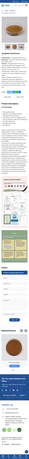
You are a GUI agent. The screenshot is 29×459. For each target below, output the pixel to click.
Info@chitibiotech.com (11, 413)
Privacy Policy (15, 444)
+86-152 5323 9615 (12, 409)
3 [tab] (16, 370)
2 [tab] (14, 370)
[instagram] (6, 390)
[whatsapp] (17, 390)
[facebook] (10, 390)
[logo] (6, 5)
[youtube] (13, 390)
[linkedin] (2, 390)
